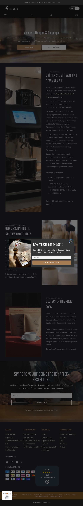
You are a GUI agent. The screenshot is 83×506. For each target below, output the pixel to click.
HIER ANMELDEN (52, 262)
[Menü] (11, 492)
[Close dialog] (71, 241)
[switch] (7, 498)
